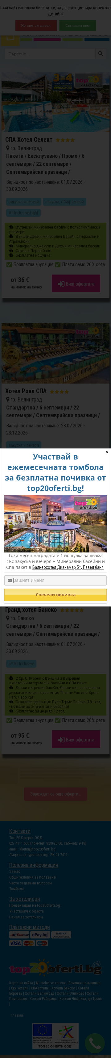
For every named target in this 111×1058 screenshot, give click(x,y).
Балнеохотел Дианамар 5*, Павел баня (68, 567)
